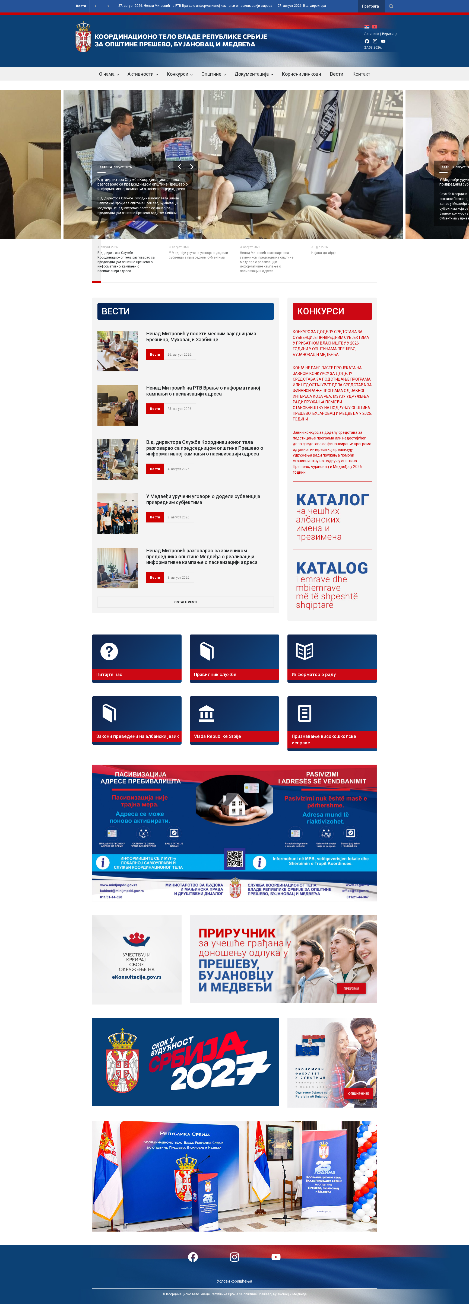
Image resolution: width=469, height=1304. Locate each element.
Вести (81, 6)
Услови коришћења (234, 1281)
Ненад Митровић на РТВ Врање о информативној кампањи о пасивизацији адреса (203, 391)
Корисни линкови (301, 74)
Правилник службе (215, 674)
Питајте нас (109, 674)
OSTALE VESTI (185, 602)
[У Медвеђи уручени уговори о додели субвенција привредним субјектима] (117, 513)
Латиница (371, 34)
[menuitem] (368, 26)
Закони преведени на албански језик (137, 736)
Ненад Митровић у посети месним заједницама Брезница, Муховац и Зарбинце (201, 336)
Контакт (361, 74)
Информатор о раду (314, 674)
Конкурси (177, 74)
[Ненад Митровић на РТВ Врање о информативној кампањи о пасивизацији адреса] (117, 405)
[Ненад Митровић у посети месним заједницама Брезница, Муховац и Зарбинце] (117, 351)
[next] (192, 167)
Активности (141, 74)
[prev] (179, 167)
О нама (107, 74)
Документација (251, 74)
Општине (211, 74)
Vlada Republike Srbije (217, 736)
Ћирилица (389, 34)
